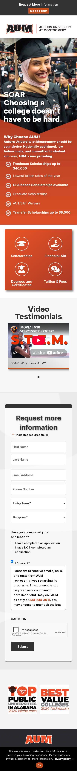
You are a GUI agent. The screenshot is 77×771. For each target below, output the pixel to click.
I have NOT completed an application (33, 550)
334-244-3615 (39, 600)
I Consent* (22, 563)
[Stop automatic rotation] (12, 689)
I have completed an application (37, 543)
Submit (23, 646)
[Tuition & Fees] (55, 269)
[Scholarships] (21, 243)
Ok (39, 765)
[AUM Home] (38, 739)
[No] (72, 759)
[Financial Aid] (55, 243)
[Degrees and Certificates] (21, 269)
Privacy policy (62, 758)
